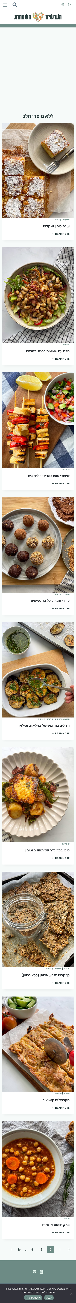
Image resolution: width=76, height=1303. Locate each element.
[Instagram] (41, 1271)
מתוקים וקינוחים (62, 220)
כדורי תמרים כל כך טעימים (50, 600)
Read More (61, 234)
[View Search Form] (15, 5)
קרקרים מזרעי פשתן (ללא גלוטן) (46, 975)
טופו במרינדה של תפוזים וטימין (47, 850)
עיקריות (66, 469)
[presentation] (38, 170)
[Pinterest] (34, 1271)
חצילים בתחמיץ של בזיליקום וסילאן (44, 725)
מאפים (66, 969)
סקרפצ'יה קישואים (56, 1100)
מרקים (67, 1218)
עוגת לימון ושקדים (56, 226)
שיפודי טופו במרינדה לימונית (49, 476)
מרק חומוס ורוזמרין (56, 1225)
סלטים (66, 344)
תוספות (41, 719)
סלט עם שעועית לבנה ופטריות (48, 351)
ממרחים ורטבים (62, 719)
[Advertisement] (38, 67)
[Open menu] (4, 5)
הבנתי (49, 1297)
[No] (71, 1293)
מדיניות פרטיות (33, 1297)
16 (19, 1249)
